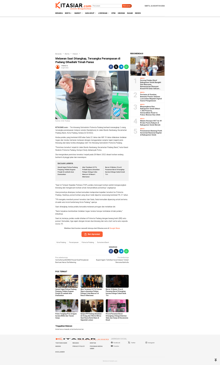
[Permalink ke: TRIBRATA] (57, 67)
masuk (66, 329)
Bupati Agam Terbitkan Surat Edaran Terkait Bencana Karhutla (112, 260)
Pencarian (127, 6)
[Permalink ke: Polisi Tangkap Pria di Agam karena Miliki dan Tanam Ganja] (66, 305)
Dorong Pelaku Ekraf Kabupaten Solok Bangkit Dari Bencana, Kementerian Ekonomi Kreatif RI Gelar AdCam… (150, 84)
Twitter (133, 343)
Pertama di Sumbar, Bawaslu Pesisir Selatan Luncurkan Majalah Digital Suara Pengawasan (151, 97)
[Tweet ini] (116, 67)
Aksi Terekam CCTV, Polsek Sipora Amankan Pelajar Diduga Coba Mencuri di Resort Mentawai (91, 172)
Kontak (93, 343)
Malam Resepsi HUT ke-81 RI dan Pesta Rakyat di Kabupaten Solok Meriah (151, 123)
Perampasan (74, 242)
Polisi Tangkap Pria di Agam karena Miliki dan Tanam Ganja (66, 316)
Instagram (151, 343)
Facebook (116, 343)
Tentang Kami (61, 343)
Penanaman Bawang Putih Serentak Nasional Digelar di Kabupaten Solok (151, 133)
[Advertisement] (110, 33)
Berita (142, 78)
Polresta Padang (88, 242)
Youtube (116, 346)
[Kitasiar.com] (73, 6)
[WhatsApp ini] (126, 67)
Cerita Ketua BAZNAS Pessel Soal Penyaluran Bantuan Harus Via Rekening (72, 260)
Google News (115, 228)
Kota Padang (61, 242)
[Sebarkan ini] (111, 67)
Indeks (58, 346)
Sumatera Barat (103, 242)
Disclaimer (60, 352)
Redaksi (76, 343)
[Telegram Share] (121, 67)
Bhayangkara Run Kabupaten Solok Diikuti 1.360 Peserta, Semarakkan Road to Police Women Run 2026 (150, 110)
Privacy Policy (79, 346)
